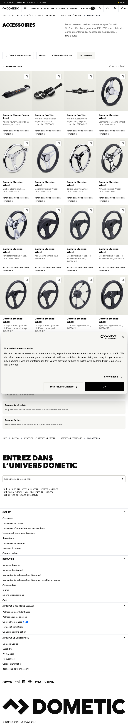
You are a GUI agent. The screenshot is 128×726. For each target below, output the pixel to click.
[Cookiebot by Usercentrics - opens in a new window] (102, 337)
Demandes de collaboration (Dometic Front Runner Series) (31, 579)
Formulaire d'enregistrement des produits (23, 528)
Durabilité (7, 648)
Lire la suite (71, 35)
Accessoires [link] (93, 15)
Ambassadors (9, 584)
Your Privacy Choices (62, 386)
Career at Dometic (21, 663)
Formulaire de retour (12, 523)
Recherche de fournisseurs (15, 668)
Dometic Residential (22, 569)
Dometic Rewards (11, 565)
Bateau (15, 15)
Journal (6, 589)
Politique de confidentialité (16, 611)
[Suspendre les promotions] (4, 2)
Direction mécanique (71, 15)
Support (6, 512)
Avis (4, 599)
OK (104, 386)
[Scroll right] (93, 8)
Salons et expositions (13, 594)
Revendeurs (8, 538)
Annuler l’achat (9, 553)
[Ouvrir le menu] (25, 8)
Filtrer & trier (14, 66)
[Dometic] (10, 8)
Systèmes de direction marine (39, 15)
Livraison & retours (11, 548)
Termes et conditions (12, 626)
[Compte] (114, 8)
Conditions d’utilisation (14, 631)
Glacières (37, 8)
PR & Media (18, 653)
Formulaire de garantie (13, 543)
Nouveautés (18, 658)
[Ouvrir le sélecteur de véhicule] (107, 8)
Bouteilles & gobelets (56, 8)
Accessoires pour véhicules (95, 8)
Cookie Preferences (12, 621)
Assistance (7, 518)
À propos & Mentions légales (18, 606)
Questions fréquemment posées (18, 533)
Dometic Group (20, 643)
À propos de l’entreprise (15, 638)
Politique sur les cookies (14, 616)
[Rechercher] (99, 8)
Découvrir (8, 559)
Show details (111, 376)
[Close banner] (123, 337)
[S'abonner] (122, 478)
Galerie (74, 8)
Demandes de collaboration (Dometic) (21, 575)
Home (4, 15)
